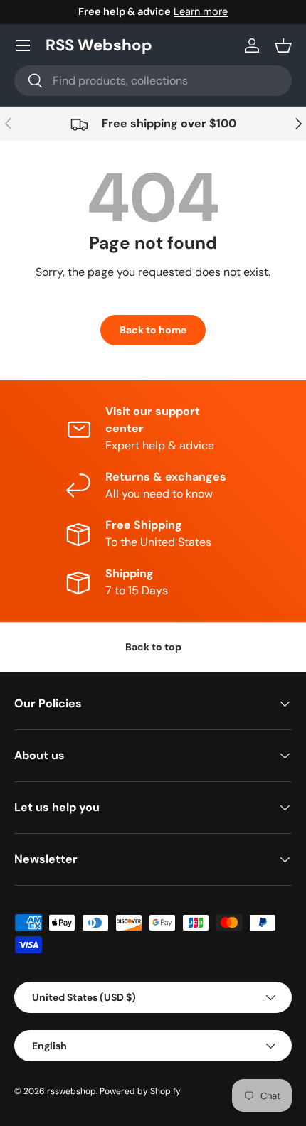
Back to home (153, 329)
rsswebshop (71, 1091)
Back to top (153, 646)
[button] (283, 45)
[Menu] (22, 45)
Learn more (201, 11)
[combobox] (153, 80)
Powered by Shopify (140, 1091)
